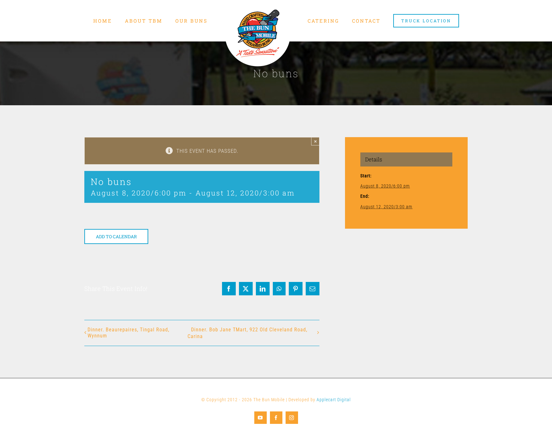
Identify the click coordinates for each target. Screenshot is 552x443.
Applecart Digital (334, 399)
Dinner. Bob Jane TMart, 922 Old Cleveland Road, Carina (247, 333)
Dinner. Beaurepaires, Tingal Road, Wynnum (128, 333)
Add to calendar (116, 236)
